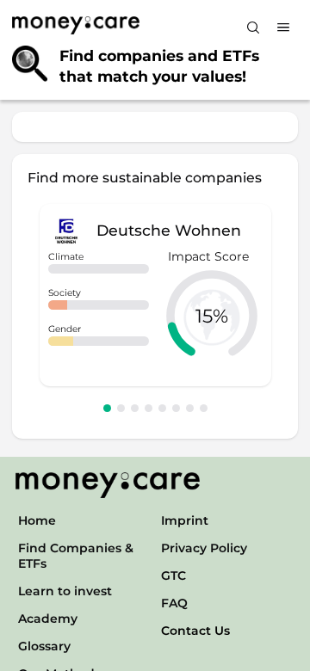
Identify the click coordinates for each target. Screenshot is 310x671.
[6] (176, 408)
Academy (48, 618)
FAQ (174, 603)
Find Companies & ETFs (75, 555)
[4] (148, 408)
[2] (121, 408)
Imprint (184, 520)
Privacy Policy (204, 548)
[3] (135, 408)
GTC (173, 575)
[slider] (212, 315)
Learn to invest (65, 591)
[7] (190, 408)
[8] (204, 408)
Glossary (44, 646)
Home (37, 520)
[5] (162, 408)
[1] (107, 408)
